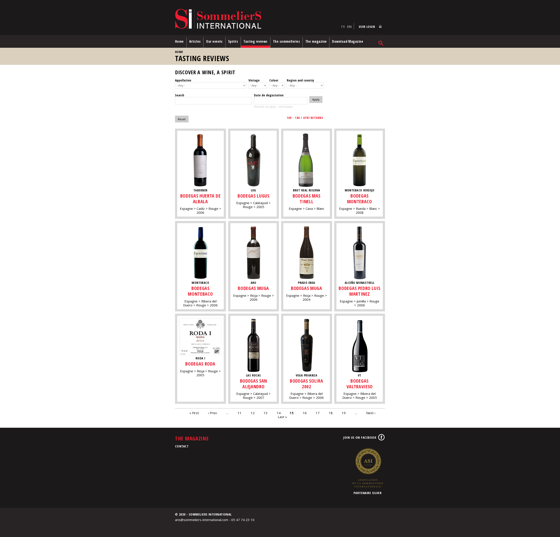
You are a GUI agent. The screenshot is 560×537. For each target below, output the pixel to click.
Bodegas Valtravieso (359, 384)
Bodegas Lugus (253, 196)
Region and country (300, 80)
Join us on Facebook (359, 437)
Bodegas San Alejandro (253, 384)
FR (343, 26)
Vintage (254, 80)
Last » (282, 416)
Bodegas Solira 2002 (306, 384)
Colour (273, 80)
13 (266, 412)
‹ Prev (212, 412)
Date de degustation (269, 95)
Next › (371, 412)
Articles (195, 41)
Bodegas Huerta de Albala (200, 199)
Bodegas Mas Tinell (306, 199)
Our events (214, 41)
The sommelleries (286, 41)
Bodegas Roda (200, 363)
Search (179, 95)
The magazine (316, 41)
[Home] (257, 19)
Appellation (183, 80)
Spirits (233, 41)
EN (349, 26)
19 (344, 412)
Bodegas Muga (253, 288)
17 (318, 412)
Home (179, 41)
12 (253, 412)
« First (194, 412)
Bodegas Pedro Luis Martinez (359, 291)
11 (240, 412)
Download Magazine (347, 41)
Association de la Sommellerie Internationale (367, 468)
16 (305, 412)
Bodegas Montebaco (359, 199)
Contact (182, 446)
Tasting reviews (255, 41)
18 (331, 412)
